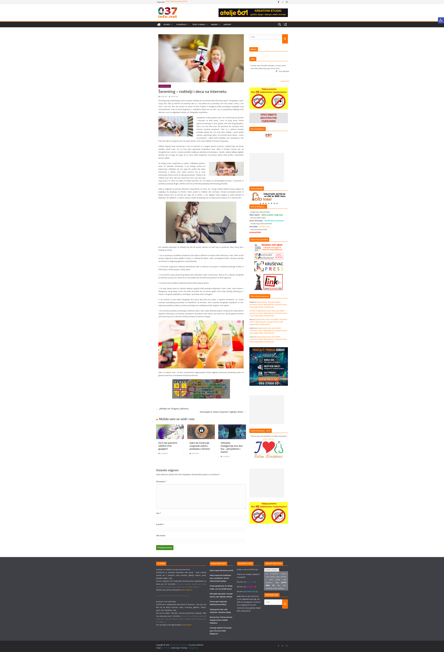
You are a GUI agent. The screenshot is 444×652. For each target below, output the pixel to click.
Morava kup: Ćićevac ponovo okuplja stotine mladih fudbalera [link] (221, 620)
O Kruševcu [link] (181, 24)
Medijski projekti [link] (164, 86)
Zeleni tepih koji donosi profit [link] (176, 2)
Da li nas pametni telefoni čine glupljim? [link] (167, 445)
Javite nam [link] (241, 596)
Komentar (161, 481)
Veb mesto (160, 535)
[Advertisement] (266, 167)
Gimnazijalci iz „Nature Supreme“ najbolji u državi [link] (223, 412)
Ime (158, 513)
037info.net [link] (174, 97)
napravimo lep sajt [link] (249, 599)
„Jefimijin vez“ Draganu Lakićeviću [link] (172, 408)
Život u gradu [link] (199, 24)
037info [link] (166, 24)
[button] (171, 24)
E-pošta (160, 524)
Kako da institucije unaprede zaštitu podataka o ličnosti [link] (200, 445)
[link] (441, 20)
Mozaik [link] (214, 24)
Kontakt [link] (227, 24)
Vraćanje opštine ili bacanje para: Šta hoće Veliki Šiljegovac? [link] (220, 631)
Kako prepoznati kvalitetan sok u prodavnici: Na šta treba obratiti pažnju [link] (220, 578)
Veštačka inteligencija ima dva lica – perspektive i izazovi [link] (231, 447)
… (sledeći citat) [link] (284, 81)
